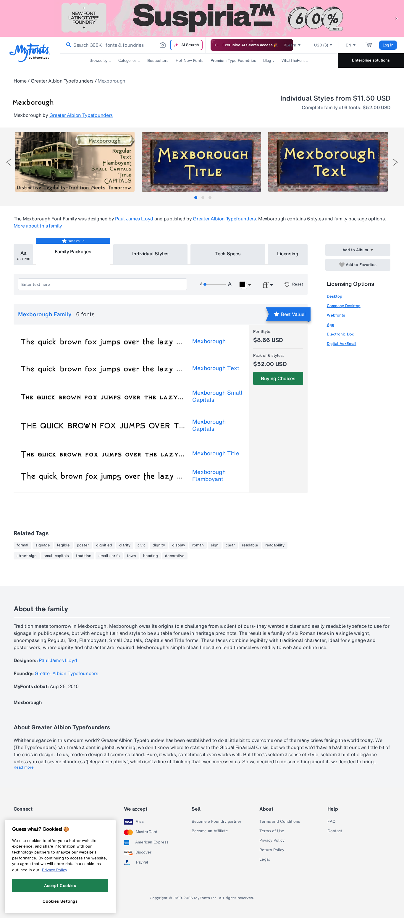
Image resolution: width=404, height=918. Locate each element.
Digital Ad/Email (341, 343)
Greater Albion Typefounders (62, 80)
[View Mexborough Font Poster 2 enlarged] (201, 162)
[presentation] (8, 162)
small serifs (109, 556)
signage (42, 545)
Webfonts (336, 315)
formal (22, 545)
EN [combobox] (348, 45)
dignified (104, 545)
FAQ (331, 821)
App (330, 324)
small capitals (56, 556)
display (178, 545)
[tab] (195, 198)
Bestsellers (158, 60)
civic (142, 545)
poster (83, 545)
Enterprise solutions (371, 60)
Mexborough (209, 341)
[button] (396, 18)
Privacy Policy (272, 840)
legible (63, 545)
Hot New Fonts (189, 60)
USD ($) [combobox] (321, 45)
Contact (334, 831)
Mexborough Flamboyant (209, 475)
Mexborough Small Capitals (217, 396)
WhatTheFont (293, 60)
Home (20, 80)
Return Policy (271, 850)
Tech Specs (227, 253)
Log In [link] (388, 45)
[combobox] (132, 45)
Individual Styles (150, 253)
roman (198, 545)
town (131, 556)
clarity (124, 545)
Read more (24, 767)
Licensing (287, 253)
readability (275, 545)
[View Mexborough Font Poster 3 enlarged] (328, 162)
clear (230, 545)
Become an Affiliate (210, 831)
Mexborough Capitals (209, 425)
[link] (67, 45)
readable (250, 545)
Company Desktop (344, 306)
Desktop (334, 296)
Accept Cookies (60, 885)
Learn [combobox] (291, 45)
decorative (175, 556)
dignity (159, 545)
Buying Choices (278, 378)
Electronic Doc (340, 334)
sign (215, 545)
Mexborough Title (215, 453)
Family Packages (73, 251)
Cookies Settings (60, 901)
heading (150, 556)
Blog (267, 60)
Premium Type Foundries (233, 60)
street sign (27, 556)
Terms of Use (271, 831)
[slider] (214, 284)
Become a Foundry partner (216, 821)
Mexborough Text (215, 368)
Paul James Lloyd (134, 218)
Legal (264, 859)
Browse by (99, 60)
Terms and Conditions (279, 821)
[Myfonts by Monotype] (30, 52)
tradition (83, 556)
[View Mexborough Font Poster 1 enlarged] (75, 162)
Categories (127, 60)
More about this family (38, 225)
